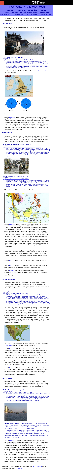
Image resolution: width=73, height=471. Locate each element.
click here (41, 20)
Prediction (11, 260)
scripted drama (8, 345)
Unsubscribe (18, 468)
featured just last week (40, 70)
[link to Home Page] (2, 4)
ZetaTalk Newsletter (37, 466)
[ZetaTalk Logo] (38, 3)
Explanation (12, 117)
